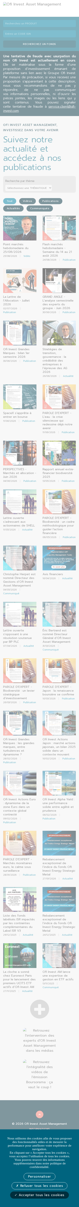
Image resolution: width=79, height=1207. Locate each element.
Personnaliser (39, 1176)
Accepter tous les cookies (41, 1195)
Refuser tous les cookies (41, 1185)
